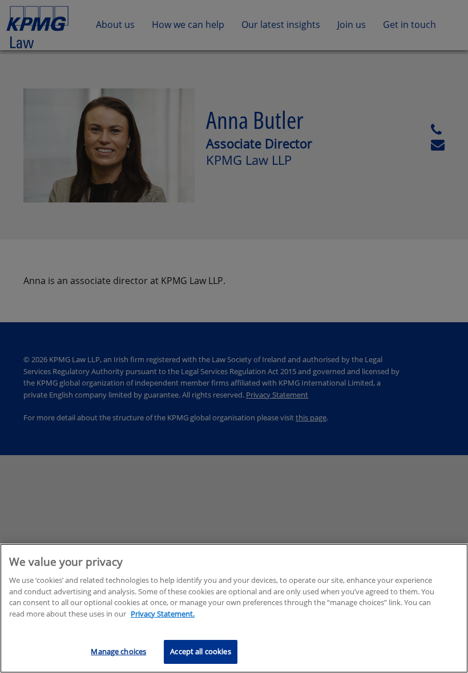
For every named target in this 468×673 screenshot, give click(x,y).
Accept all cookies (200, 651)
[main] (234, 608)
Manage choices (118, 651)
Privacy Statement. (163, 614)
